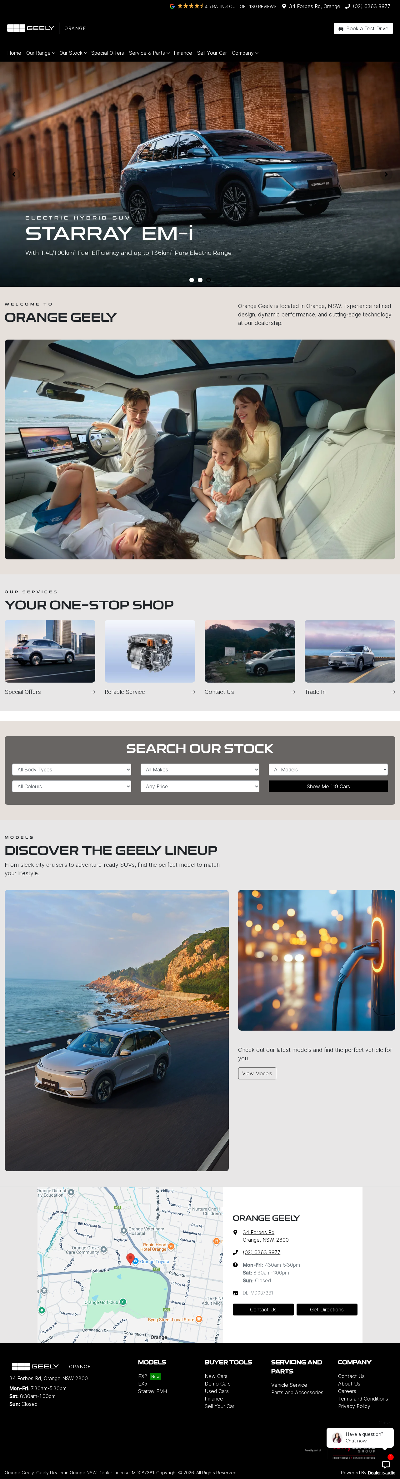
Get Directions (327, 1309)
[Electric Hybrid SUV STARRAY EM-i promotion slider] (208, 280)
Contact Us (263, 1309)
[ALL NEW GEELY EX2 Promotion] (200, 174)
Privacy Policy (354, 1406)
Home (14, 53)
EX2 (143, 1376)
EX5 (142, 1384)
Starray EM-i (152, 1391)
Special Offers (107, 53)
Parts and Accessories (297, 1392)
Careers (347, 1391)
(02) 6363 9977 (371, 6)
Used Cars (217, 1391)
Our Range (38, 53)
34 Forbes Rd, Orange (314, 6)
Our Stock (70, 53)
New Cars (216, 1376)
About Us (349, 1384)
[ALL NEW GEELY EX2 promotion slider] (191, 280)
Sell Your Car (212, 53)
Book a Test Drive (366, 28)
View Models (257, 1073)
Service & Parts (147, 53)
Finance (183, 53)
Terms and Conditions (363, 1399)
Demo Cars (218, 1384)
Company (243, 53)
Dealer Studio (381, 1473)
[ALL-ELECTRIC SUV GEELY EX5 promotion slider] (200, 280)
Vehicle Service (289, 1385)
